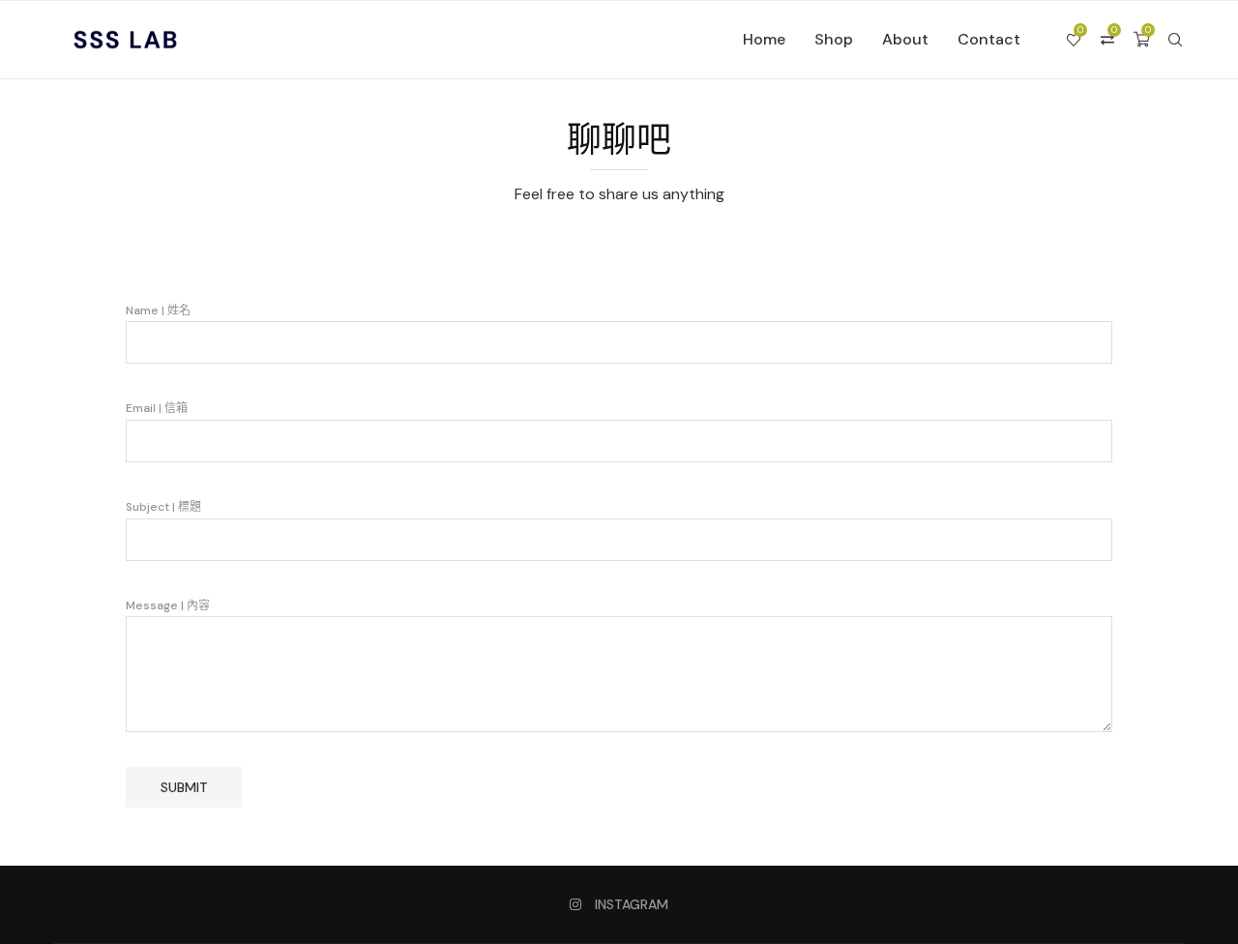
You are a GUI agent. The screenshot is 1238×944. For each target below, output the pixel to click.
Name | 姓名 (158, 310)
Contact (989, 39)
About (905, 39)
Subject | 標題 (163, 507)
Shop (833, 39)
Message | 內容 (168, 605)
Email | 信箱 (157, 408)
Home (764, 39)
